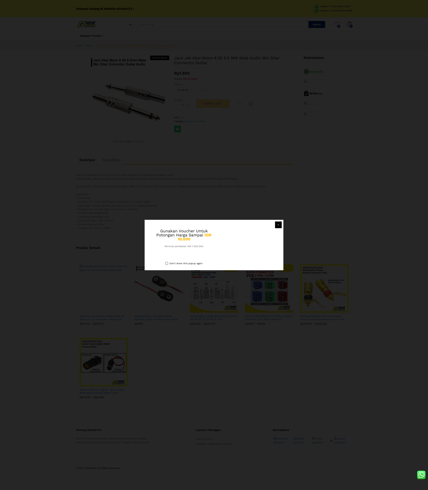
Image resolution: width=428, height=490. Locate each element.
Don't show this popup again (186, 263)
